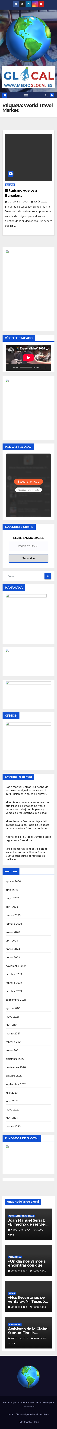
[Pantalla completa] (47, 367)
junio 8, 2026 (19, 1307)
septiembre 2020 (16, 1084)
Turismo (10, 185)
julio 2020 (12, 1092)
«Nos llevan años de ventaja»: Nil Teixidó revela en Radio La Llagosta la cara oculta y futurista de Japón (27, 825)
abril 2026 (12, 906)
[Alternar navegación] (26, 95)
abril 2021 (12, 1025)
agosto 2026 (13, 881)
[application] (28, 358)
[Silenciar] (42, 367)
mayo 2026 (12, 898)
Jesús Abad (41, 202)
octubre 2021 (14, 991)
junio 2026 (12, 889)
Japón (12, 1293)
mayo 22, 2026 (20, 1338)
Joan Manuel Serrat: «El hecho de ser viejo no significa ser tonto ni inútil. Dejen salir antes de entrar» (27, 790)
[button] (46, 95)
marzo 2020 (13, 1126)
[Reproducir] (9, 367)
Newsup (47, 1402)
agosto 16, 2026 (21, 1230)
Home (10, 1414)
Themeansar (28, 1406)
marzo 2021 (13, 1033)
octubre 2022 (14, 974)
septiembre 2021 (16, 999)
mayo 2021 (12, 1016)
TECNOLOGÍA (25, 1422)
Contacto (44, 1414)
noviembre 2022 (16, 965)
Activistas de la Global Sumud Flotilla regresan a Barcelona (28, 1332)
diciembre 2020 (15, 1058)
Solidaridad (15, 1325)
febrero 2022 (14, 982)
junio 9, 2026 (19, 1271)
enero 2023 (13, 957)
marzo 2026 (13, 915)
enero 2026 (13, 932)
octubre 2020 (14, 1075)
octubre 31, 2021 (18, 202)
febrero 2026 (14, 923)
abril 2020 (12, 1118)
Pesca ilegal (15, 1257)
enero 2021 (12, 1050)
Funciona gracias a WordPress (19, 1402)
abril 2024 (12, 940)
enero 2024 (13, 949)
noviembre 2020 (16, 1067)
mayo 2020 (12, 1109)
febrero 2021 (14, 1042)
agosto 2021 (13, 1008)
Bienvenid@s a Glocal (27, 1414)
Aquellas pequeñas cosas (21, 1216)
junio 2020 (12, 1101)
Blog (36, 1422)
